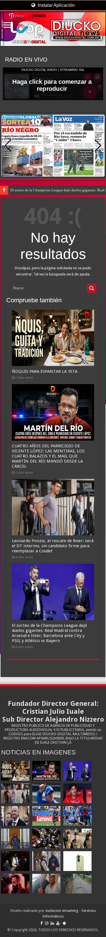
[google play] (64, 923)
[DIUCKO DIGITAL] (53, 29)
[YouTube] (58, 923)
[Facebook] (41, 923)
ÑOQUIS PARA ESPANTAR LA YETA (44, 371)
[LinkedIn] (52, 923)
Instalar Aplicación (56, 5)
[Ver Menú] (7, 25)
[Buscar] (92, 288)
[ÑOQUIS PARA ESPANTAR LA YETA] (15, 771)
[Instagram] (46, 923)
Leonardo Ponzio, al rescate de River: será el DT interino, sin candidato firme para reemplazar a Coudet (53, 545)
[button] (98, 145)
